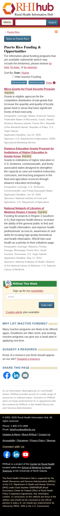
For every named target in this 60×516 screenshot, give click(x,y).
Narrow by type (19, 82)
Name (25, 72)
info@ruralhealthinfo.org (22, 429)
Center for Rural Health (42, 464)
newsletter (37, 290)
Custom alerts (14, 312)
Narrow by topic (37, 82)
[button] (6, 375)
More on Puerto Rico (17, 38)
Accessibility (8, 440)
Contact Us (44, 434)
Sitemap (51, 440)
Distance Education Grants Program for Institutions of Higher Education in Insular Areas (29, 152)
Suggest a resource (28, 359)
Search (52, 22)
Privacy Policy (37, 440)
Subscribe (46, 305)
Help (49, 82)
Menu (7, 22)
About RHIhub (29, 434)
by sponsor (30, 67)
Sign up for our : (28, 290)
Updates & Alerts (11, 434)
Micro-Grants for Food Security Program (29, 89)
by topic (15, 67)
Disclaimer (22, 440)
